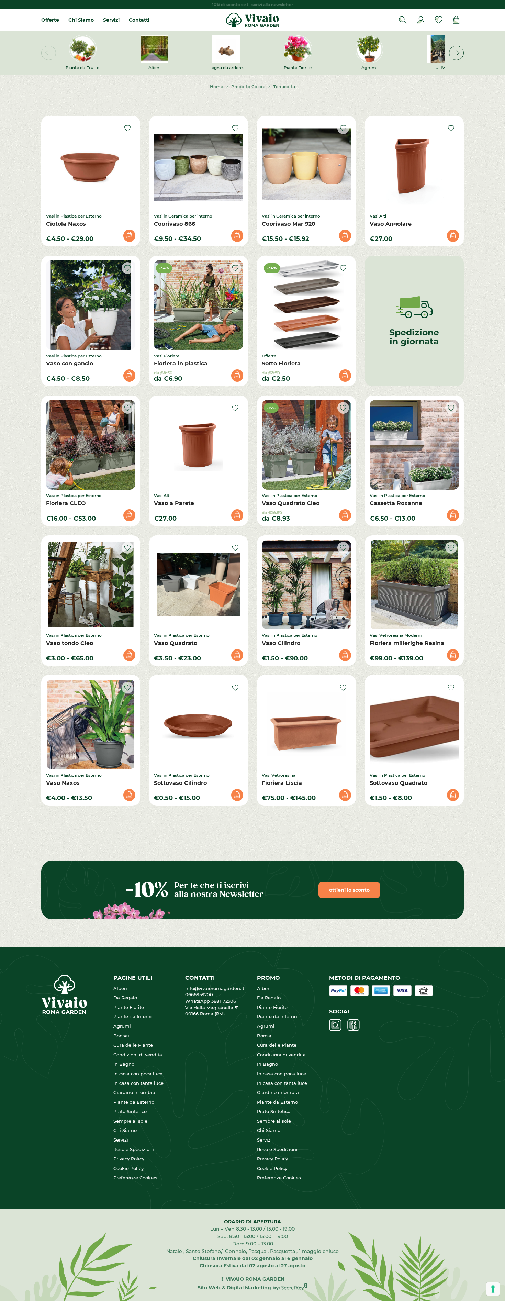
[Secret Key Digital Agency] (294, 1287)
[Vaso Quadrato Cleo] (306, 445)
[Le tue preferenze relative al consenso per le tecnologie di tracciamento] (493, 1289)
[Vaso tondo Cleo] (91, 585)
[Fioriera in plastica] (199, 305)
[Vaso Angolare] (414, 165)
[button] (456, 53)
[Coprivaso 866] (199, 165)
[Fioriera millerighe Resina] (414, 585)
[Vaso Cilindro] (306, 585)
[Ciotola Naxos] (91, 165)
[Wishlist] (438, 20)
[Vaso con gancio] (91, 305)
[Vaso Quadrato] (199, 585)
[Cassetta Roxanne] (414, 445)
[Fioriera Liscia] (306, 724)
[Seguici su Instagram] (335, 1025)
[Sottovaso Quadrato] (414, 724)
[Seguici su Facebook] (353, 1025)
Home (216, 86)
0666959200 (201, 994)
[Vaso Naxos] (91, 724)
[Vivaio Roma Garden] (252, 19)
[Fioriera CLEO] (91, 445)
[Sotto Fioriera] (306, 305)
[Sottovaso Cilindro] (199, 724)
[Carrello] (456, 20)
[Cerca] (403, 20)
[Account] (421, 20)
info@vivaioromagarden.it (214, 988)
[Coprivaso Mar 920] (306, 165)
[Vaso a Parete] (199, 445)
